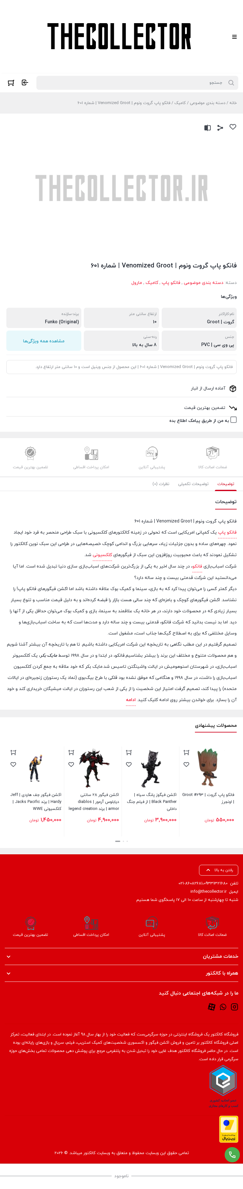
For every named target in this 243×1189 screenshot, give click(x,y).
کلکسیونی (102, 555)
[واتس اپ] (223, 1006)
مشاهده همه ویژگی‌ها (44, 341)
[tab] (226, 484)
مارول (136, 283)
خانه (233, 103)
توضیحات (225, 484)
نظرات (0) (161, 484)
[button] (127, 841)
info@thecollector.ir (208, 892)
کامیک (180, 103)
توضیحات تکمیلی (193, 484)
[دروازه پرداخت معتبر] (228, 1129)
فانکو (197, 566)
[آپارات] (211, 1006)
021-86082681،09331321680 (202, 883)
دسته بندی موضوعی (207, 103)
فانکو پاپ (171, 283)
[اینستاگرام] (234, 1006)
